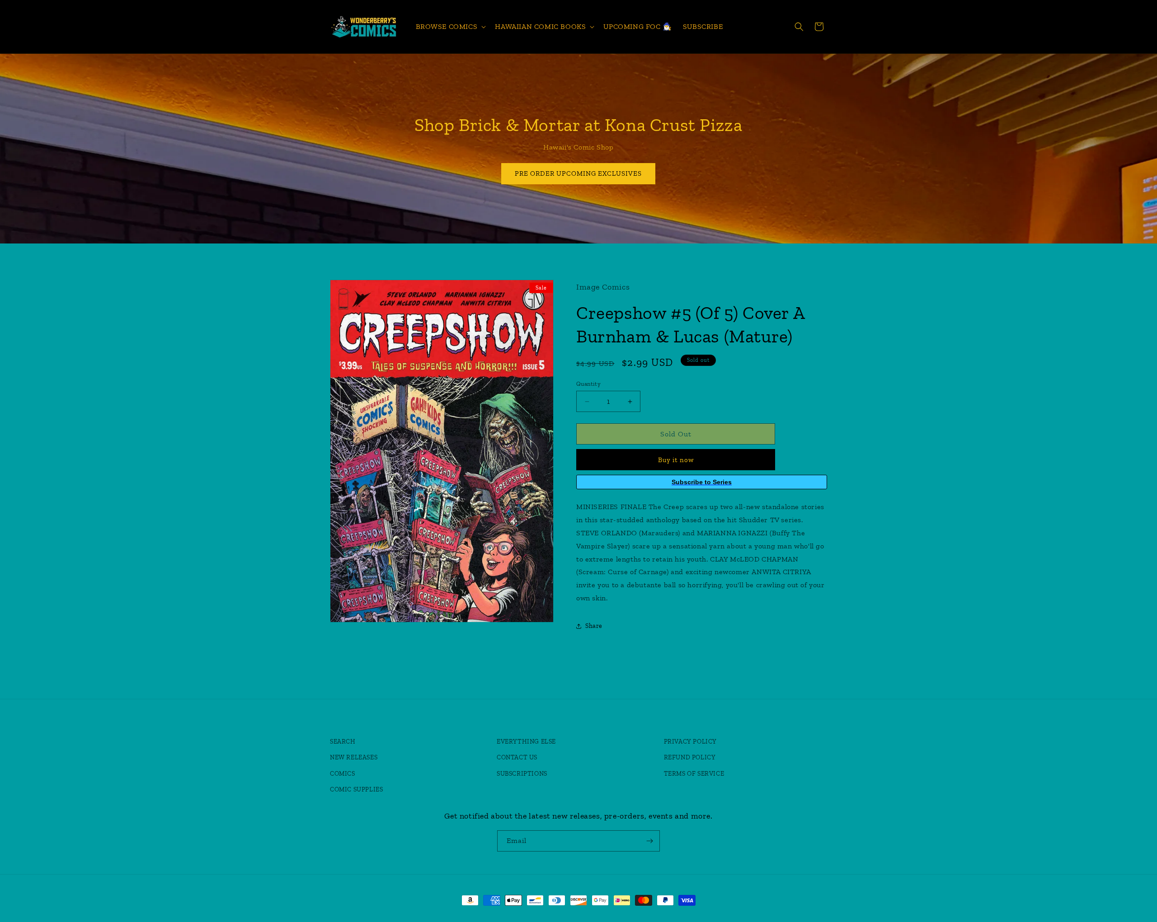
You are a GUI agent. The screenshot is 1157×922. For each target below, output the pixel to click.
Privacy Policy (690, 741)
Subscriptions (522, 773)
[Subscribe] (649, 841)
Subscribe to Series (702, 482)
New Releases (353, 757)
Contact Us (517, 757)
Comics (342, 773)
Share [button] (593, 626)
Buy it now (676, 460)
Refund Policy (690, 757)
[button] (450, 27)
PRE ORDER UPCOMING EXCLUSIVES (578, 173)
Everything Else (526, 741)
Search (343, 741)
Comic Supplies (356, 789)
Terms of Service (694, 773)
